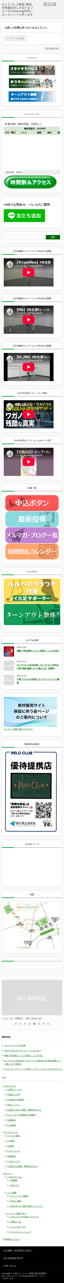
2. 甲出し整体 (15, 1201)
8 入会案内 (11, 1125)
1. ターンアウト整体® (18, 1196)
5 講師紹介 (11, 1156)
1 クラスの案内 (13, 1136)
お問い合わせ (10, 1266)
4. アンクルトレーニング (20, 1232)
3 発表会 (10, 1146)
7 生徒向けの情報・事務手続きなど (22, 1166)
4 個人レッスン (13, 1105)
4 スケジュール (13, 1151)
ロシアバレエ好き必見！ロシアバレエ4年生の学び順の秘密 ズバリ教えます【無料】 (37, 667)
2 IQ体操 (10, 1141)
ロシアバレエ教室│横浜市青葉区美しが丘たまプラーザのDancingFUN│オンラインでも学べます (24, 1276)
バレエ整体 (12, 1193)
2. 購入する (14, 1185)
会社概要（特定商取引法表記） (18, 1250)
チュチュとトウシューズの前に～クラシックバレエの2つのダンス (33, 1069)
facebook (54, 4)
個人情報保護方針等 (13, 1258)
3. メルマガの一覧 (17, 1227)
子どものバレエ (11, 1132)
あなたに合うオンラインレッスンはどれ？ (22, 1050)
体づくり (8, 1174)
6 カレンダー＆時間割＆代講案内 (21, 1115)
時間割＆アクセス (12, 1239)
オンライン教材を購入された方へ (18, 729)
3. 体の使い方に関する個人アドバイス (26, 1206)
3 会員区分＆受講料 (15, 1100)
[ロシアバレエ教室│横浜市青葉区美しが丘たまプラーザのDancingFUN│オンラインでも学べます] (18, 9)
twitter (50, 4)
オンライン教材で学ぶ (16, 1213)
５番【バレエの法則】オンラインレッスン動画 (38, 681)
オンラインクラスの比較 (15, 1045)
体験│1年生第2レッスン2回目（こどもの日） (38, 651)
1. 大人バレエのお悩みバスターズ (24, 1217)
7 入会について (13, 1161)
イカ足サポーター (14, 1177)
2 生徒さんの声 (13, 1094)
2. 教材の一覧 (15, 1222)
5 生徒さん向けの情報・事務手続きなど (24, 1110)
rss (45, 4)
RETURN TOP (52, 48)
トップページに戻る (15, 38)
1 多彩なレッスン (14, 1089)
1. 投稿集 (13, 1180)
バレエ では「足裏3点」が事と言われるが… (23, 1018)
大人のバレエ (10, 1086)
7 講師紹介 (11, 1120)
